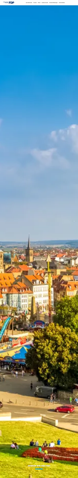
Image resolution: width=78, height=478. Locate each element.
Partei (39, 2)
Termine (35, 2)
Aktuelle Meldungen (53, 2)
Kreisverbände (62, 2)
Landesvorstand (45, 2)
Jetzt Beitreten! (29, 2)
